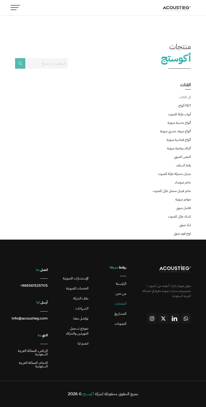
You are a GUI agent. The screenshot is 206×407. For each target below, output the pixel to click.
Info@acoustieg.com (30, 318)
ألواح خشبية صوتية (179, 122)
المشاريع (120, 313)
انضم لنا (83, 343)
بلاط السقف (183, 165)
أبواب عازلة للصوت (179, 114)
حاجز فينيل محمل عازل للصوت (172, 190)
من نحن (121, 293)
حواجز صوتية (183, 199)
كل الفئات (185, 97)
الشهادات (81, 308)
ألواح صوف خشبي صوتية (175, 131)
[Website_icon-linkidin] (175, 319)
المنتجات (120, 303)
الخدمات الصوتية (77, 288)
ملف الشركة (80, 298)
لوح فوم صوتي (182, 233)
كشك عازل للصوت (179, 216)
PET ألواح (184, 105)
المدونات (120, 323)
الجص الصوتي (182, 156)
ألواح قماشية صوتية (179, 139)
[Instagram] (152, 319)
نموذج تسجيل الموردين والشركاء (77, 331)
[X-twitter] (163, 319)
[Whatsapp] (186, 319)
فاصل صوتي (183, 208)
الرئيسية (121, 283)
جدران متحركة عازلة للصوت (174, 173)
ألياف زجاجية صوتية (179, 148)
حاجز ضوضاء (183, 182)
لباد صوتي (185, 225)
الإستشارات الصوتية (75, 278)
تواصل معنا (80, 318)
